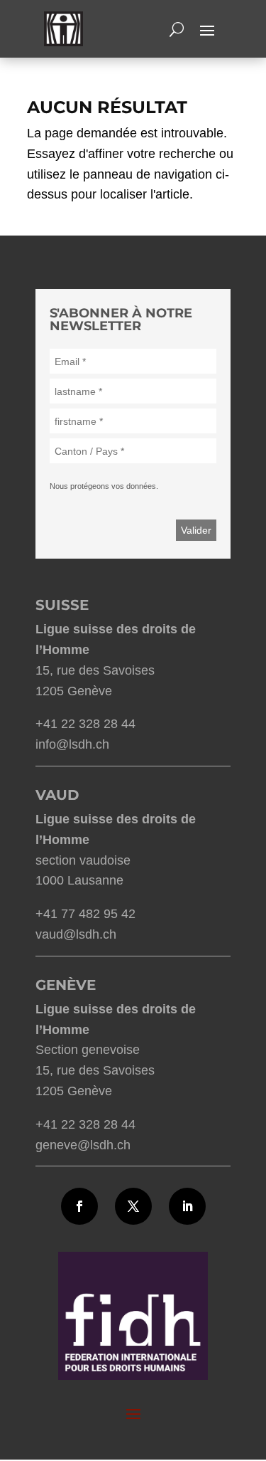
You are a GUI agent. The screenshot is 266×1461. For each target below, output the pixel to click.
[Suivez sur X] (133, 1206)
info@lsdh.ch (72, 744)
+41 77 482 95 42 (85, 914)
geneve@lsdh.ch (83, 1145)
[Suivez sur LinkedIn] (187, 1206)
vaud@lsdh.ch (75, 934)
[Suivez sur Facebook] (79, 1206)
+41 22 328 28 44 (85, 724)
